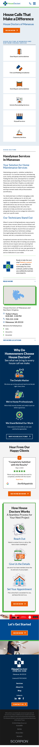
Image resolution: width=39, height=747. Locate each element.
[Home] (11, 3)
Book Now (10, 30)
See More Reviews (18, 494)
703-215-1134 (12, 319)
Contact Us (18, 704)
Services (19, 683)
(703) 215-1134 (19, 671)
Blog (19, 691)
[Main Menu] (34, 3)
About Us (19, 687)
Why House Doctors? (18, 436)
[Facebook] (23, 698)
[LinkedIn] (16, 698)
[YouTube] (19, 698)
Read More (19, 479)
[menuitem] (19, 725)
